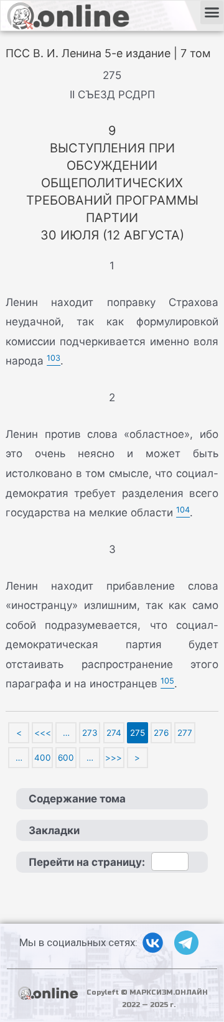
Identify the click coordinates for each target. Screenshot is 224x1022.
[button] (212, 12)
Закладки (54, 830)
